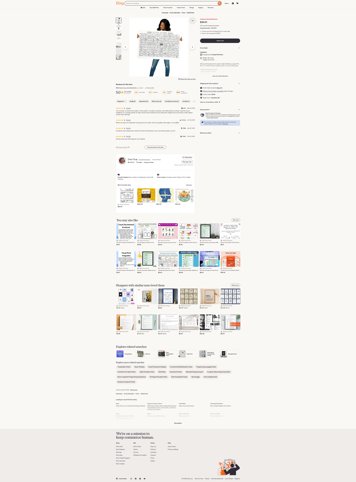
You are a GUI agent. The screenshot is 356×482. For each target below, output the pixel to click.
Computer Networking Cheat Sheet (219, 372)
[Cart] (237, 3)
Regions (237, 478)
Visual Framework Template (158, 367)
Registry (200, 7)
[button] (187, 161)
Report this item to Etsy (188, 79)
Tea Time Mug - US (216, 416)
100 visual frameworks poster (209, 25)
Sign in (227, 3)
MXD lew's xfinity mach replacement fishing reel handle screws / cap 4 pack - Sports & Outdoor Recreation (161, 407)
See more (236, 220)
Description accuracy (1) (172, 101)
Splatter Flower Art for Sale (125, 416)
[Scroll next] (195, 101)
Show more (235, 285)
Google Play (136, 470)
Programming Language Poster (207, 367)
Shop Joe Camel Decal (186, 406)
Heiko (184, 136)
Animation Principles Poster (127, 372)
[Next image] (192, 47)
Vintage (191, 7)
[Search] (219, 3)
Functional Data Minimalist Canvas (182, 367)
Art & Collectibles (175, 12)
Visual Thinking (140, 367)
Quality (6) (132, 101)
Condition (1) (186, 101)
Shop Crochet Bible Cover (156, 416)
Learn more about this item (220, 76)
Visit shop (189, 185)
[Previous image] (125, 47)
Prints (183, 12)
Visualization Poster (125, 367)
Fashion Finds (181, 7)
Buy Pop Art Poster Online (124, 418)
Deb (184, 108)
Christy (184, 120)
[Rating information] (128, 162)
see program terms (212, 117)
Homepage (165, 12)
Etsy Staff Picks (154, 7)
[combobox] (170, 3)
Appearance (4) (143, 101)
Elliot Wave (162, 372)
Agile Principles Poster (148, 372)
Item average (127, 91)
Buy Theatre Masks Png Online (220, 406)
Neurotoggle (196, 377)
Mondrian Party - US (122, 420)
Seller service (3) (156, 101)
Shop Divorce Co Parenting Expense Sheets (130, 406)
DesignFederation (205, 28)
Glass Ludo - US (184, 416)
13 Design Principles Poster (159, 377)
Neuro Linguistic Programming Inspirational (132, 377)
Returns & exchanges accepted (213, 91)
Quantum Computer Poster (127, 382)
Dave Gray (133, 159)
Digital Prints (190, 12)
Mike (184, 128)
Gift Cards (211, 7)
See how (225, 124)
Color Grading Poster (211, 377)
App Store (122, 470)
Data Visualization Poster (180, 377)
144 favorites (133, 390)
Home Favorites (167, 7)
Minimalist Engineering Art (195, 372)
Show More (178, 423)
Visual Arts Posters (177, 372)
